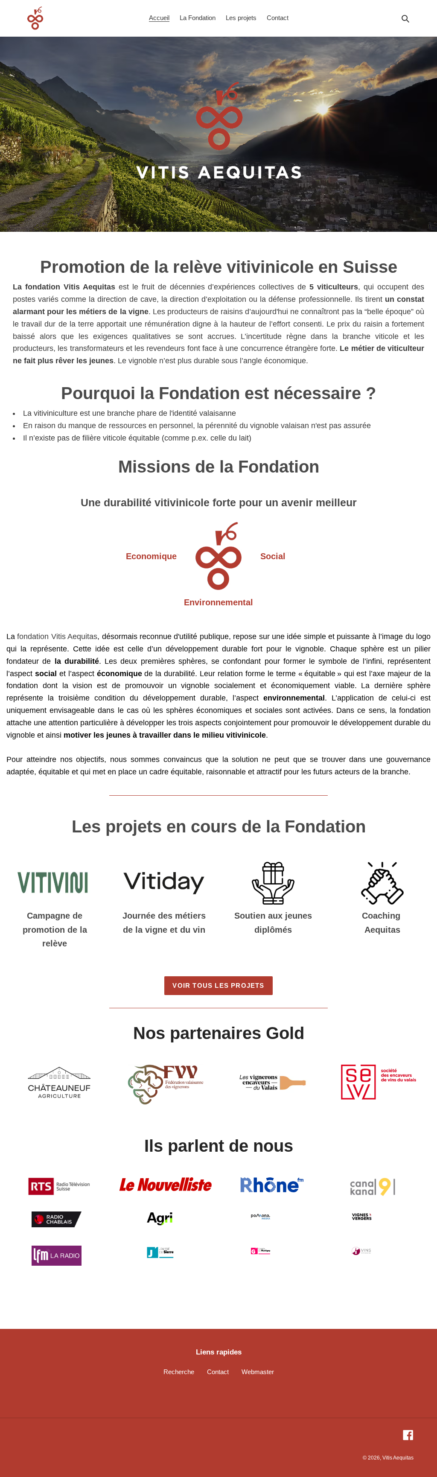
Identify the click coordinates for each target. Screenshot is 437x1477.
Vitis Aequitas (398, 1458)
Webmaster (258, 1371)
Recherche (178, 1371)
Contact (218, 1371)
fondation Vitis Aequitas (57, 636)
